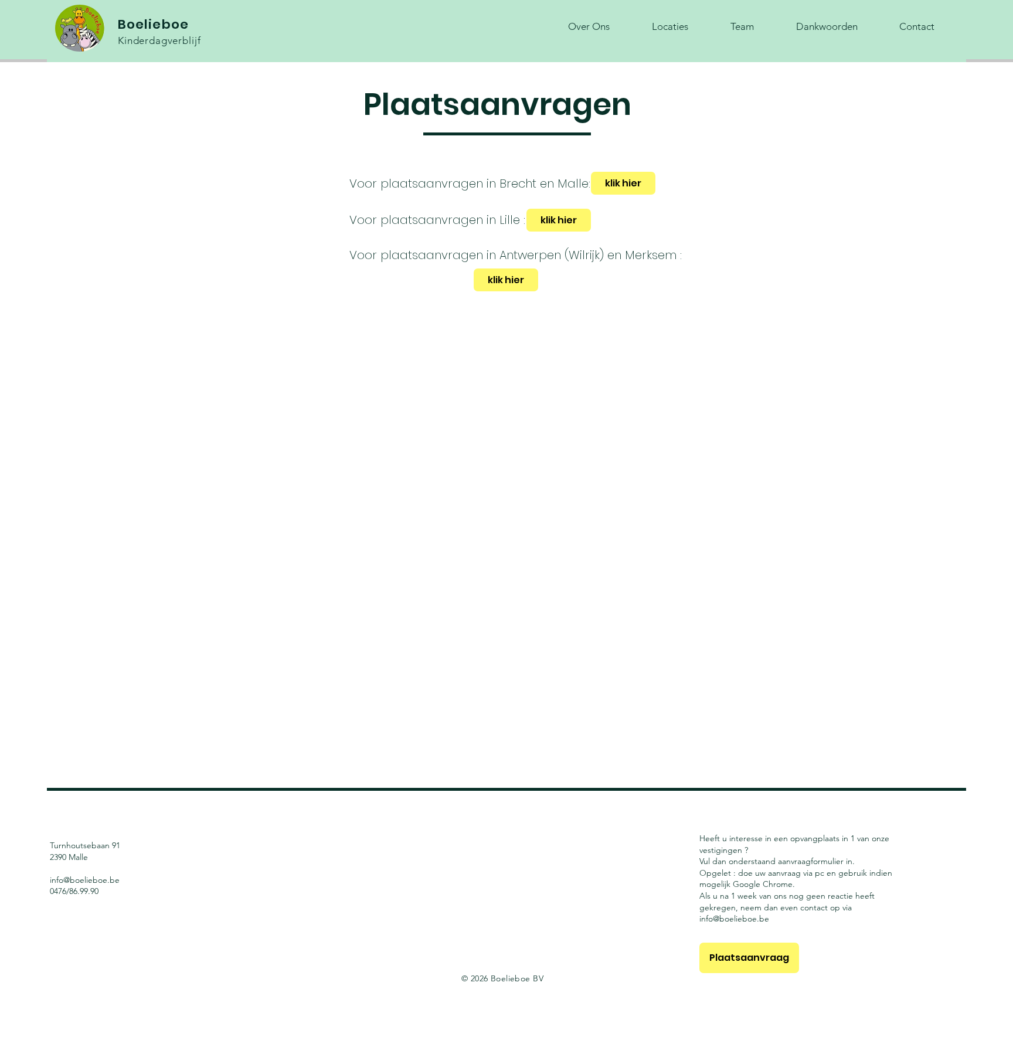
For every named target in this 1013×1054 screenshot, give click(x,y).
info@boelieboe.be (85, 880)
